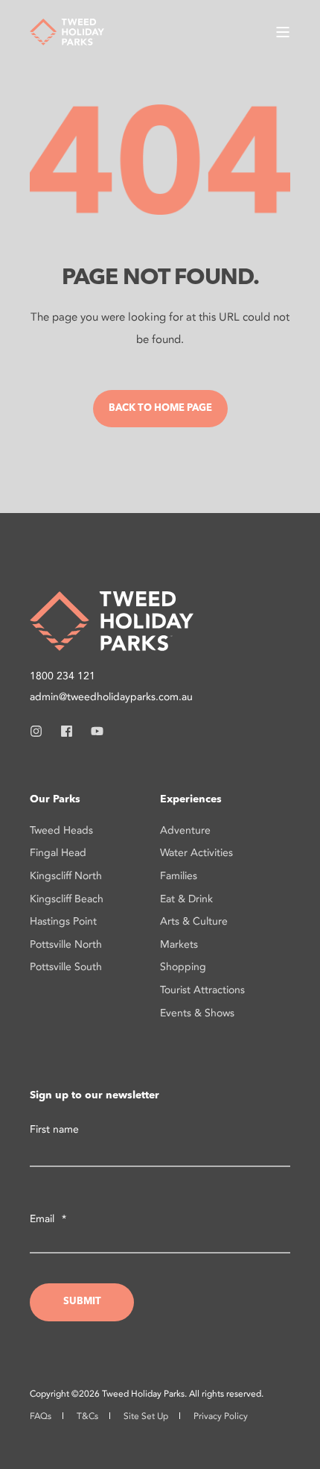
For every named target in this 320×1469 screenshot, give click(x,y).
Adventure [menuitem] (185, 830)
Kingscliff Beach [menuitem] (66, 899)
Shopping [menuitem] (183, 967)
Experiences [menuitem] (191, 799)
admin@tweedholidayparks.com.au (111, 697)
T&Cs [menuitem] (87, 1416)
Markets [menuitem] (179, 944)
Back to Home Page (160, 408)
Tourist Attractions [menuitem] (202, 990)
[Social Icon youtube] (92, 731)
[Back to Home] (67, 30)
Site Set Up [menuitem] (146, 1416)
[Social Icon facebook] (66, 731)
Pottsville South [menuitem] (66, 967)
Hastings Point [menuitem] (63, 921)
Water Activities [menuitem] (196, 853)
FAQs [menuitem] (40, 1416)
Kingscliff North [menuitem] (66, 876)
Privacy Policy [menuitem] (220, 1416)
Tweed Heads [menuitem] (61, 830)
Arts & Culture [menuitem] (194, 921)
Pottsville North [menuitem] (66, 944)
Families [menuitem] (178, 876)
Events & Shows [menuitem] (197, 1013)
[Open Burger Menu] (283, 32)
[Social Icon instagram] (40, 731)
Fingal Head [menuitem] (58, 853)
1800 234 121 (62, 676)
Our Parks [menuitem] (55, 799)
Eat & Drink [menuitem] (186, 899)
